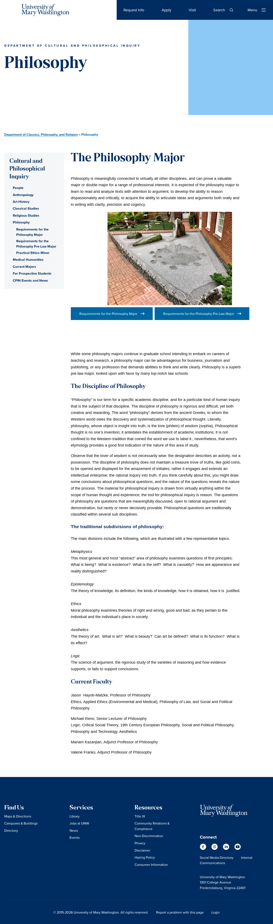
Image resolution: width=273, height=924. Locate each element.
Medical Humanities (28, 259)
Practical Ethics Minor (32, 252)
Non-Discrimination (149, 835)
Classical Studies (26, 208)
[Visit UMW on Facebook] (203, 848)
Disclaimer (142, 850)
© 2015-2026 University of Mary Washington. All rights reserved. (100, 912)
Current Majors (24, 266)
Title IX (140, 816)
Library (75, 816)
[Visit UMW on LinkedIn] (226, 848)
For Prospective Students (32, 273)
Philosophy (21, 222)
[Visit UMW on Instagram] (215, 848)
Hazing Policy (145, 857)
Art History (21, 201)
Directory (11, 830)
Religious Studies (26, 215)
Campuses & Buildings (21, 823)
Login (215, 912)
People (18, 187)
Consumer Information (151, 864)
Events (75, 837)
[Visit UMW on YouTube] (237, 848)
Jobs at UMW (79, 823)
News (74, 830)
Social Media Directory (216, 857)
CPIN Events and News (30, 280)
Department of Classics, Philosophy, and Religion (41, 134)
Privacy (140, 843)
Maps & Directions (17, 816)
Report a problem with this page (180, 912)
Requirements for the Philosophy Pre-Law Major (198, 313)
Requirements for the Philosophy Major (108, 313)
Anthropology (23, 194)
